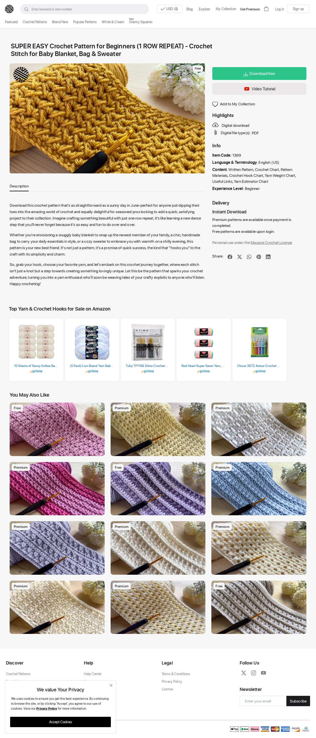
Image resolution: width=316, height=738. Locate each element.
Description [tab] (19, 185)
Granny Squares (141, 21)
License (167, 689)
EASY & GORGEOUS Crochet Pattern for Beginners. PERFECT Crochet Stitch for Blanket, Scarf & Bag (159, 451)
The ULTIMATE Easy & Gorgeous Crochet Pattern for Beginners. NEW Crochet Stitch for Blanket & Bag (58, 629)
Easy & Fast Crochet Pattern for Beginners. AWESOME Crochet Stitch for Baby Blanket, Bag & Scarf (58, 569)
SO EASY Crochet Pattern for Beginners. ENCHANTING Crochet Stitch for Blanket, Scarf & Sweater (159, 629)
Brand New (60, 21)
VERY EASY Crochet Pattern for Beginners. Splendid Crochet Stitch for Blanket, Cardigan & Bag (260, 510)
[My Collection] (98, 408)
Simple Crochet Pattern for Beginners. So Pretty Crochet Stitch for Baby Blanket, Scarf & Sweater (260, 569)
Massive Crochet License (271, 242)
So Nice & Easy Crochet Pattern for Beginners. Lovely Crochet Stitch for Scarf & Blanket (58, 510)
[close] (111, 685)
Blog (189, 9)
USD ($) (172, 8)
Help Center (92, 673)
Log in (279, 9)
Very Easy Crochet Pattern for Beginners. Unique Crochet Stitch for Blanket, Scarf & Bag (260, 629)
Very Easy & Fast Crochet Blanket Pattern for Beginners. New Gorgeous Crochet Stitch (58, 451)
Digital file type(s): (236, 132)
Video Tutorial (264, 88)
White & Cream (113, 21)
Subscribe (298, 700)
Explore (204, 9)
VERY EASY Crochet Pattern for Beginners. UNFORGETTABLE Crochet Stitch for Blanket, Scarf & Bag (159, 569)
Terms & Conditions (176, 673)
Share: (217, 255)
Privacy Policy (172, 681)
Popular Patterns (85, 21)
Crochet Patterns (35, 21)
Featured (11, 21)
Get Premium (250, 9)
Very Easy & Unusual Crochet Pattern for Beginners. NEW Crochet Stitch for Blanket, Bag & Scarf (260, 451)
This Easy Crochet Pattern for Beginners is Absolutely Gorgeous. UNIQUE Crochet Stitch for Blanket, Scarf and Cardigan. (159, 510)
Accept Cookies (60, 722)
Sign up (298, 8)
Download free (262, 73)
